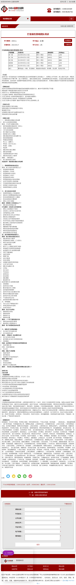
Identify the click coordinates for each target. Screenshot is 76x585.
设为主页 (63, 1)
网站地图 (61, 569)
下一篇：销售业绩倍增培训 (38, 495)
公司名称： (19, 518)
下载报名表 (68, 504)
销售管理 (70, 26)
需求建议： (19, 536)
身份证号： (19, 522)
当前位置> (63, 26)
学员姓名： (19, 514)
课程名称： (19, 509)
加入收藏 (72, 1)
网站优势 (61, 566)
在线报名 (68, 40)
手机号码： (19, 527)
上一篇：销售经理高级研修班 (38, 492)
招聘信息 (46, 569)
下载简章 (68, 44)
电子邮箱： (19, 531)
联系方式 (46, 566)
